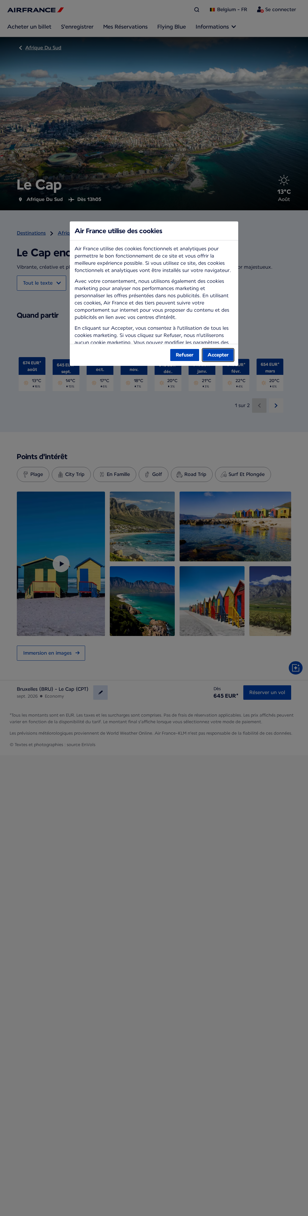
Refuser (184, 355)
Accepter (218, 355)
